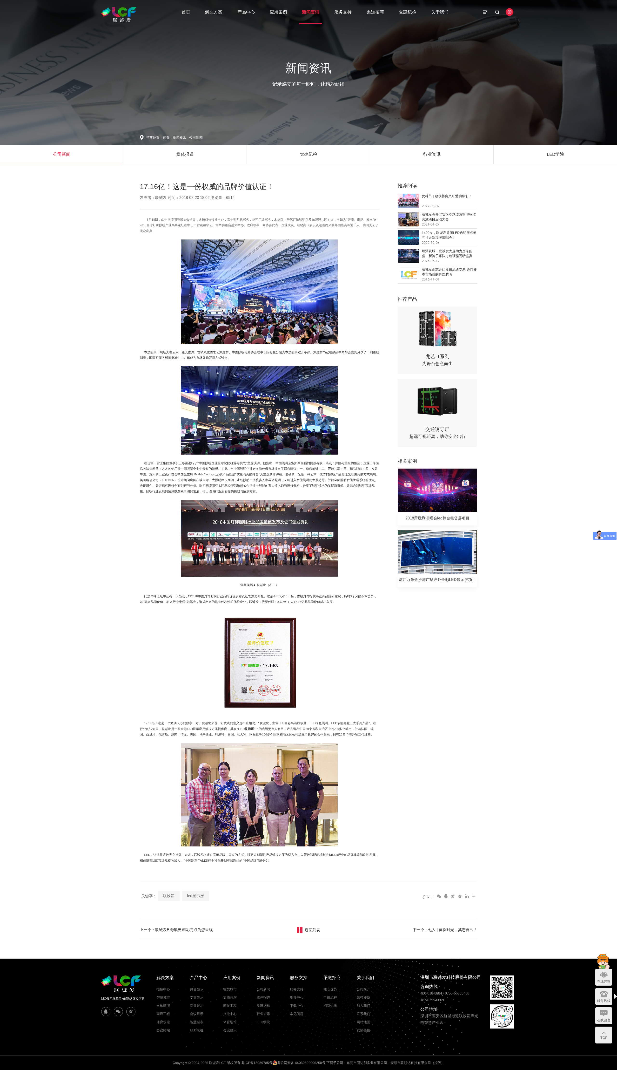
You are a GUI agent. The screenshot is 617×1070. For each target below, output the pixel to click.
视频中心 (296, 997)
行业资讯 (263, 1014)
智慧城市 (163, 997)
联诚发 (168, 896)
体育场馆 (163, 1022)
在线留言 (603, 1020)
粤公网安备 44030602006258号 (301, 1063)
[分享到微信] (438, 896)
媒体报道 (263, 997)
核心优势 (330, 989)
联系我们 (363, 1014)
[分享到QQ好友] (445, 896)
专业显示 (196, 997)
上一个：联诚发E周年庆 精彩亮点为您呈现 (176, 930)
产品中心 (246, 12)
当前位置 (154, 137)
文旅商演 (163, 1006)
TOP (603, 1038)
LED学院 (263, 1022)
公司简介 (363, 989)
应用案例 (278, 12)
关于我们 (440, 12)
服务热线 (603, 1001)
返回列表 (312, 930)
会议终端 (163, 1030)
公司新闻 (196, 137)
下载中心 (296, 1006)
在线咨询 (603, 981)
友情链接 (363, 1030)
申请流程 (330, 997)
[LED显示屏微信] (118, 1011)
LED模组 (196, 1030)
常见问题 (296, 1014)
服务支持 (343, 12)
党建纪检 (407, 12)
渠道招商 (375, 12)
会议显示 (196, 1014)
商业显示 (196, 1006)
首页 (185, 12)
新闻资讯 (310, 12)
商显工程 (163, 1014)
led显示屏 (195, 896)
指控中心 (163, 989)
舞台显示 (196, 989)
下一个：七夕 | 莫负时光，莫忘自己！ (445, 930)
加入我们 (363, 1006)
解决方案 (213, 12)
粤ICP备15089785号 (256, 1063)
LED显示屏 (246, 729)
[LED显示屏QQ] (105, 1011)
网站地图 (363, 1022)
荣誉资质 (363, 997)
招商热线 (330, 1006)
